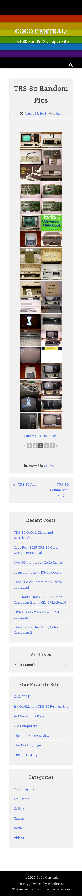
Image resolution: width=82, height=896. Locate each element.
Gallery (49, 466)
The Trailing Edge (27, 745)
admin (58, 113)
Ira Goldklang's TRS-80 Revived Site (41, 706)
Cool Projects (24, 789)
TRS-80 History (25, 755)
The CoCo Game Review (31, 735)
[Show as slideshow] (41, 436)
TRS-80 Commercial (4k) (59, 489)
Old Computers (25, 725)
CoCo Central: (41, 31)
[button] (75, 5)
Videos (19, 837)
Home (18, 828)
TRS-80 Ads (27, 484)
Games (19, 818)
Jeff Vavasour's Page (29, 716)
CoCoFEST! (22, 696)
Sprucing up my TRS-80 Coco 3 (37, 572)
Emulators (21, 799)
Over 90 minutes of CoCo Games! (39, 562)
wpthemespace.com (55, 889)
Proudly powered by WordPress (40, 883)
